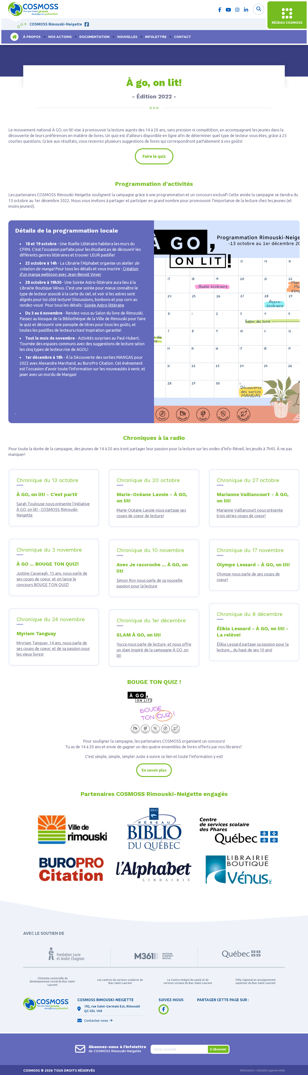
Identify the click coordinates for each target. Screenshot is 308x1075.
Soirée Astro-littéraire (104, 305)
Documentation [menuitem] (94, 37)
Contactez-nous (96, 1020)
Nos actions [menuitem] (60, 37)
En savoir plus (154, 770)
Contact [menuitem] (182, 37)
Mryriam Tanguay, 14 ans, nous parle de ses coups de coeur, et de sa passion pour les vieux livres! (53, 648)
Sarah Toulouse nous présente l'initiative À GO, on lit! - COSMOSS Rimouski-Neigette (53, 509)
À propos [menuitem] (32, 37)
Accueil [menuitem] (14, 37)
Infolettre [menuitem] (155, 37)
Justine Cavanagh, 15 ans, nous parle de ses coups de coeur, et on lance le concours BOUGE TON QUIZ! (51, 579)
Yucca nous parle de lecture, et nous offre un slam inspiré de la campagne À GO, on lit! (154, 650)
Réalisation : (262, 1070)
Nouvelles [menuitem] (127, 37)
